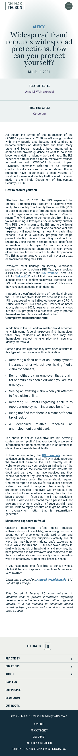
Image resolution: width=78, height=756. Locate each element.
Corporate (39, 113)
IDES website (51, 455)
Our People (13, 690)
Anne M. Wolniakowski (39, 91)
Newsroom (12, 698)
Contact (39, 724)
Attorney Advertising (39, 743)
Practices (12, 658)
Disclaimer (39, 736)
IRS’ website (49, 273)
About (9, 674)
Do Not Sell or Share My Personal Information (39, 749)
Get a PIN (22, 276)
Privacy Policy (39, 730)
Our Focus (12, 666)
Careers (11, 682)
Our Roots (12, 705)
